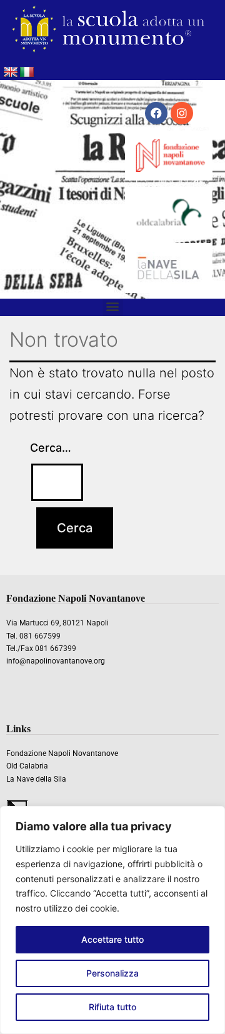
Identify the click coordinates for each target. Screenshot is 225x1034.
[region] (112, 920)
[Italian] (26, 72)
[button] (112, 306)
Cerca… (50, 447)
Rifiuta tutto (112, 1007)
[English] (10, 72)
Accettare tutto (112, 939)
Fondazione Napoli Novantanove (62, 753)
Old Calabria (27, 766)
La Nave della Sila (36, 779)
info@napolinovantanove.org (55, 661)
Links (18, 728)
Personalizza (112, 973)
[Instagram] (182, 113)
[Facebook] (156, 113)
